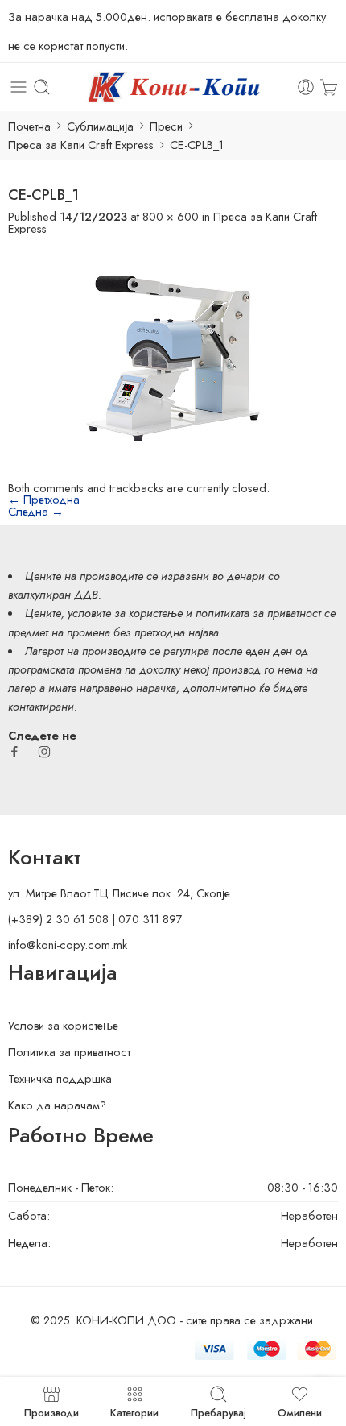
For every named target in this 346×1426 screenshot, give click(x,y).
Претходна (44, 499)
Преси (166, 126)
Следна (36, 511)
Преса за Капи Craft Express (81, 144)
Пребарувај (218, 1411)
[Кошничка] (328, 87)
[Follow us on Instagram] (44, 751)
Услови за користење (63, 1025)
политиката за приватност (258, 612)
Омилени (300, 1411)
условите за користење (125, 612)
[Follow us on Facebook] (14, 751)
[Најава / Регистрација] (305, 87)
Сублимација (100, 126)
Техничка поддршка (60, 1078)
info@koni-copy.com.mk (67, 944)
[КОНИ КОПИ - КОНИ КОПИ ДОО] (172, 87)
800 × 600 (170, 216)
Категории (134, 1411)
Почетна (29, 126)
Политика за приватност (69, 1051)
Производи (51, 1411)
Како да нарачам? (57, 1104)
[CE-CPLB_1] (173, 356)
